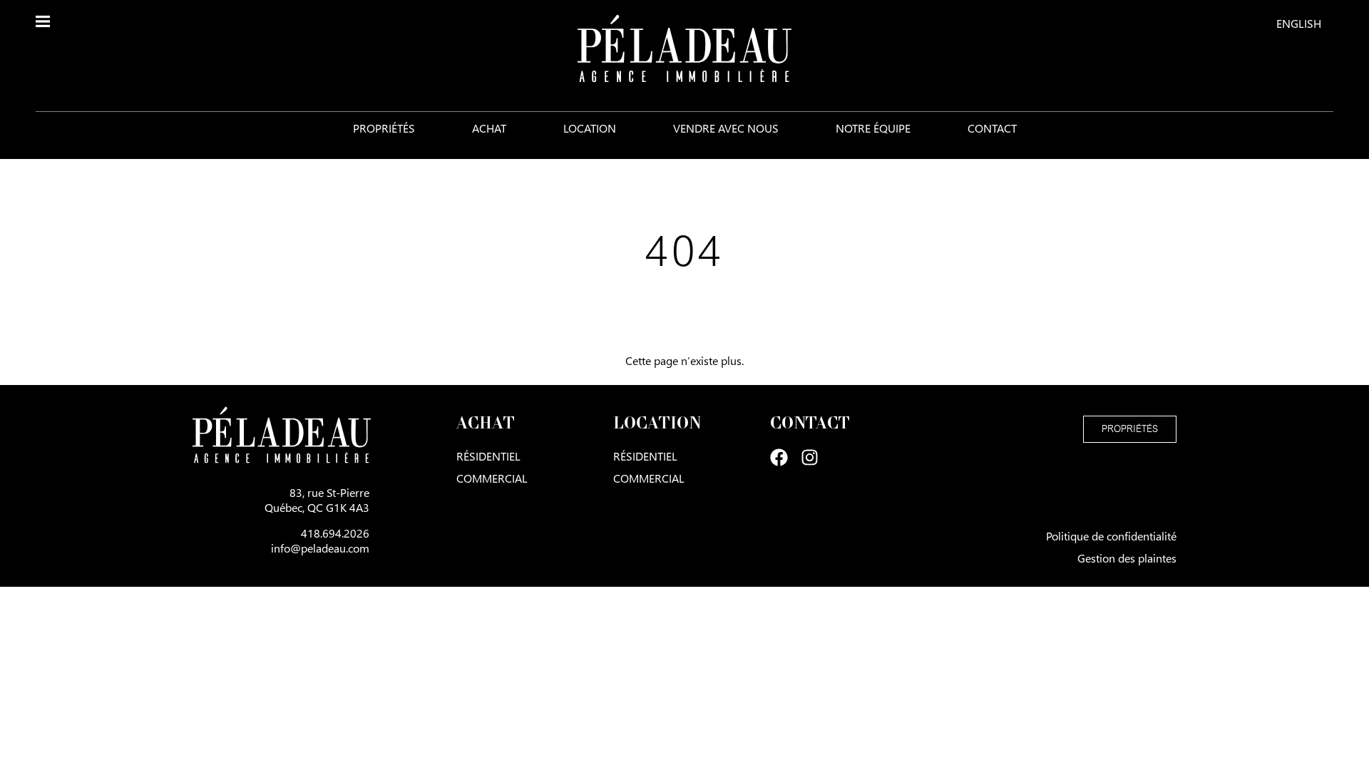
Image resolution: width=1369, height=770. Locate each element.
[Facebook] (779, 457)
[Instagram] (810, 457)
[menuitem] (1298, 22)
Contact (992, 127)
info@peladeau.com (320, 547)
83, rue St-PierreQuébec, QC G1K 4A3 (317, 500)
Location (589, 127)
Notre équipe (873, 127)
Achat (489, 127)
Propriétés (384, 127)
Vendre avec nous (726, 127)
